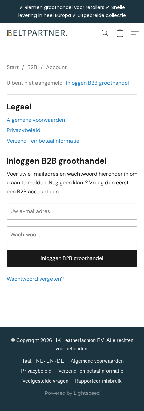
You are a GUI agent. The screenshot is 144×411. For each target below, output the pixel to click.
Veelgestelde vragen (45, 381)
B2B (32, 67)
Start (13, 67)
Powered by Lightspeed (72, 393)
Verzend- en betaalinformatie (43, 140)
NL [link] (39, 361)
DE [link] (60, 361)
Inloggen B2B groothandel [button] (97, 82)
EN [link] (50, 361)
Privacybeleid (23, 130)
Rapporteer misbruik (98, 381)
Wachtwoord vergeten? (35, 278)
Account (56, 67)
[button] (38, 33)
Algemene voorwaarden (36, 119)
